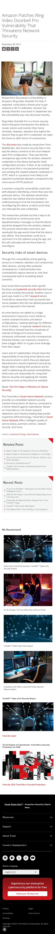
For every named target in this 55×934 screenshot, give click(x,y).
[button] (21, 872)
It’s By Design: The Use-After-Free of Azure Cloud (24, 610)
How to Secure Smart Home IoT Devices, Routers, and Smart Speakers (27, 458)
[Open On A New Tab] (12, 49)
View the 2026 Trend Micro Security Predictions (23, 784)
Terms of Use (34, 913)
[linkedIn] (17, 49)
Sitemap (6, 918)
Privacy (6, 908)
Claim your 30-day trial (23, 893)
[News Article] (4, 49)
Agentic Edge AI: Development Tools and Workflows (26, 451)
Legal (30, 908)
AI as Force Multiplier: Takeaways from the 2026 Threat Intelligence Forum (27, 490)
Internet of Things (18, 434)
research (35, 296)
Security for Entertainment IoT (17, 463)
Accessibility (8, 913)
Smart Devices (33, 434)
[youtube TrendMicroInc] (32, 858)
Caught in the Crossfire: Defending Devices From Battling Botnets (25, 467)
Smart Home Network (31, 396)
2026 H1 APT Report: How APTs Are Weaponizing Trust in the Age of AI (27, 495)
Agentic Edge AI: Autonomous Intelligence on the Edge (27, 454)
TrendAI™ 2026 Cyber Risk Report (20, 506)
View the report (9, 735)
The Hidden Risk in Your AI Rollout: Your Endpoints (25, 509)
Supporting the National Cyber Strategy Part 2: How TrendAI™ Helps (26, 501)
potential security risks (29, 289)
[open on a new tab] (18, 858)
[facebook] (8, 49)
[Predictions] (28, 764)
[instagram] (25, 858)
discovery (12, 144)
